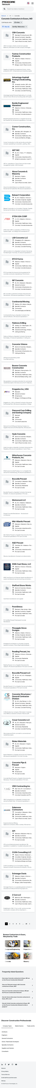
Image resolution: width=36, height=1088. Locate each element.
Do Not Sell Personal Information (9, 1077)
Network (6, 4)
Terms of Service (5, 1074)
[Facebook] (5, 1064)
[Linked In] (2, 1064)
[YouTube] (16, 1064)
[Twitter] (9, 1064)
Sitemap (3, 1080)
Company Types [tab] (7, 1026)
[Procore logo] (8, 2)
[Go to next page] (29, 923)
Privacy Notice (4, 1071)
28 (26, 923)
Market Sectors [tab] (19, 1026)
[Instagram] (12, 1064)
